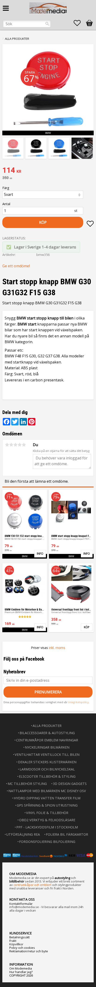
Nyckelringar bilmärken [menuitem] (47, 747)
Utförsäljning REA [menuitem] (23, 834)
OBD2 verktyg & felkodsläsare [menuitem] (47, 820)
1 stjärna (7, 445)
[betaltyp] (48, 855)
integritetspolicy (78, 702)
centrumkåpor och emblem (32, 885)
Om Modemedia (20, 968)
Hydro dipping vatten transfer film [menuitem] (47, 798)
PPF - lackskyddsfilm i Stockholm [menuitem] (47, 827)
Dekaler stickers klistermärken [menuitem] (47, 762)
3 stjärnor (15, 445)
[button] (79, 23)
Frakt (12, 941)
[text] (48, 170)
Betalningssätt (19, 937)
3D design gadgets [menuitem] (70, 783)
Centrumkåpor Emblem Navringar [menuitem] (47, 740)
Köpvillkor (16, 944)
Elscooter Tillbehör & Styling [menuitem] (47, 776)
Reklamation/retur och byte (28, 951)
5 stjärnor (24, 445)
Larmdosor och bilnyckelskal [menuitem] (47, 769)
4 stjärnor (19, 445)
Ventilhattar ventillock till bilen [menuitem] (47, 754)
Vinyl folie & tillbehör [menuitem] (47, 813)
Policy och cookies (22, 948)
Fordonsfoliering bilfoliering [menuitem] (47, 841)
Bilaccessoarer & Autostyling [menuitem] (47, 733)
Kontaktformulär (21, 904)
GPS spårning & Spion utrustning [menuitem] (47, 805)
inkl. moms (57, 647)
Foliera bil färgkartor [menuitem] (67, 834)
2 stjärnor (11, 445)
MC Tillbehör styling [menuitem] (27, 783)
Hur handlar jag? (21, 972)
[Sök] (47, 23)
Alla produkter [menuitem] (47, 725)
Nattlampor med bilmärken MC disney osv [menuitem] (47, 791)
